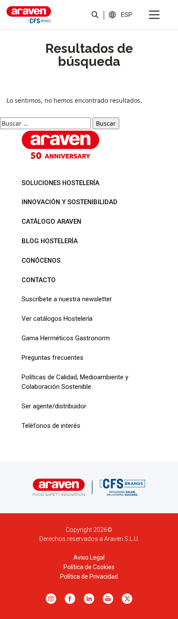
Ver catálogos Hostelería (57, 319)
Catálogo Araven (51, 221)
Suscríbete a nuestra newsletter (67, 299)
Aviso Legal (89, 557)
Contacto (39, 280)
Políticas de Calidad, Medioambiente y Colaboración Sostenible (75, 382)
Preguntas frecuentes (52, 358)
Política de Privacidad (89, 576)
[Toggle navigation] (154, 14)
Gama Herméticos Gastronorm (66, 338)
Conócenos (41, 260)
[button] (126, 14)
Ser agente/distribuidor (54, 406)
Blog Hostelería (50, 241)
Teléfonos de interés (51, 426)
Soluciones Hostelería (60, 183)
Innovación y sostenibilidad (70, 202)
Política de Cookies (89, 567)
